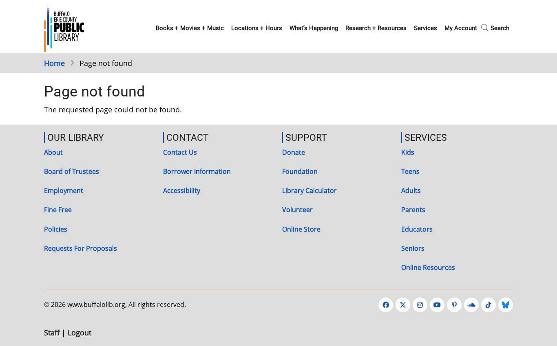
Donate (293, 152)
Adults (411, 190)
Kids (407, 152)
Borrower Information (197, 171)
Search (500, 28)
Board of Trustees (71, 171)
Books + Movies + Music (190, 28)
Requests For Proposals (80, 248)
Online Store (301, 229)
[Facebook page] (385, 305)
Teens (410, 171)
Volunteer (297, 209)
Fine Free (58, 209)
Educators (417, 229)
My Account (460, 28)
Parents (413, 209)
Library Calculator (309, 190)
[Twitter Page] (403, 305)
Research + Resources (376, 28)
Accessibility (181, 190)
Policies (55, 229)
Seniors (412, 248)
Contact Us (180, 152)
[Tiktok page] (488, 305)
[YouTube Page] (437, 305)
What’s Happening (314, 28)
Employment (63, 190)
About (53, 152)
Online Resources (428, 267)
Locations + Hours (256, 28)
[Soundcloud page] (471, 305)
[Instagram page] (420, 305)
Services (425, 28)
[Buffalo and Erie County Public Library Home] (64, 27)
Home (54, 63)
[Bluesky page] (505, 305)
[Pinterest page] (454, 305)
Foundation (300, 171)
